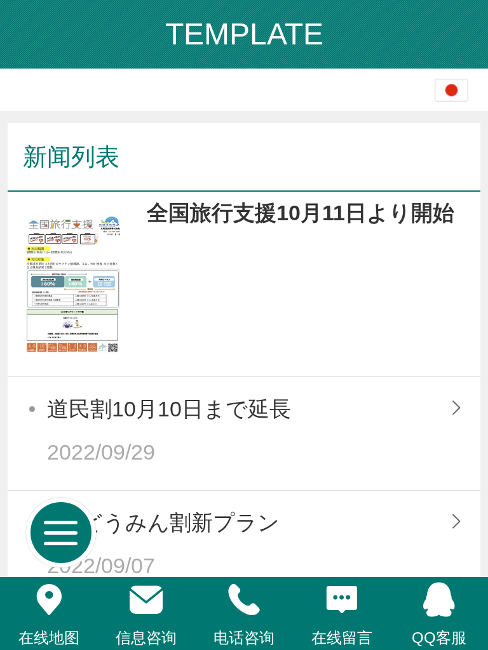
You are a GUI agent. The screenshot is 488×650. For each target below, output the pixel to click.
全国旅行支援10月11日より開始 (300, 213)
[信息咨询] (147, 600)
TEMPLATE (244, 34)
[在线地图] (49, 600)
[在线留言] (342, 600)
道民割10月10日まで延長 (169, 409)
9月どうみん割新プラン (163, 522)
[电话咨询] (244, 600)
